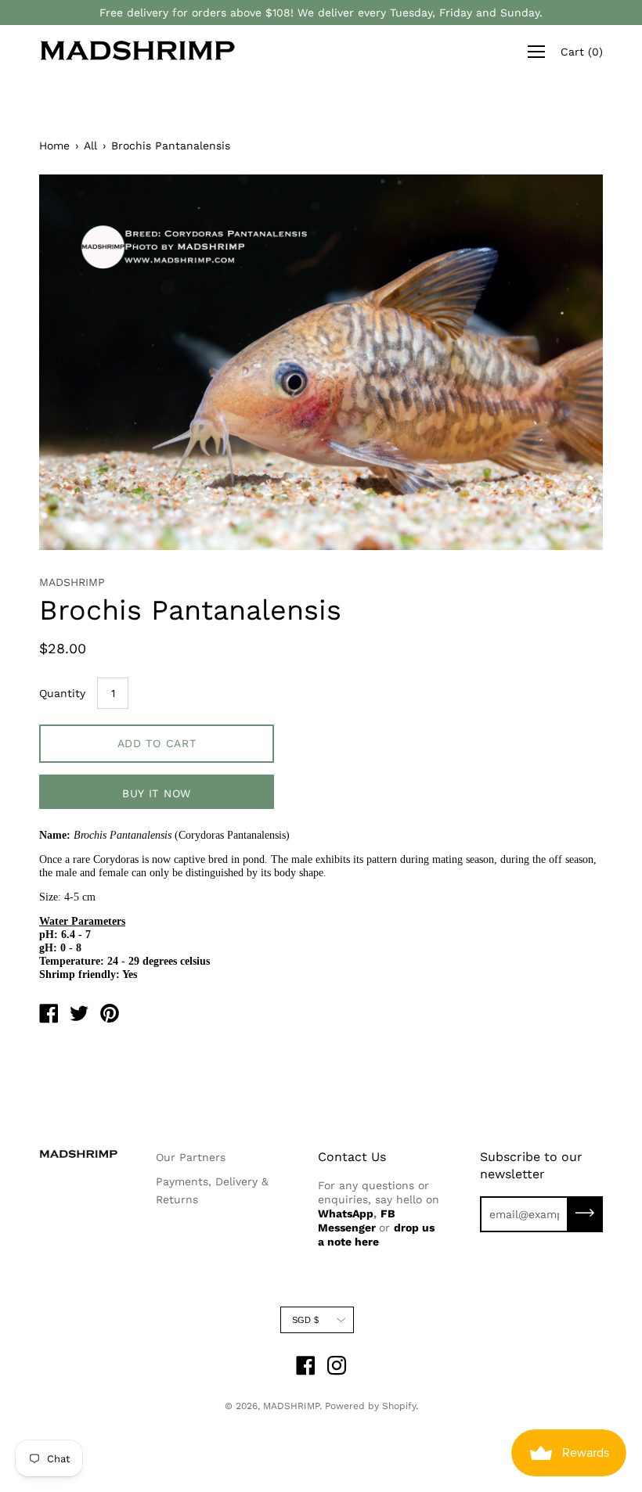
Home (54, 145)
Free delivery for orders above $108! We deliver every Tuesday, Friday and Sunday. (321, 12)
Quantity (62, 693)
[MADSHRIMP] (48, 1015)
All (90, 145)
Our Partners (190, 1157)
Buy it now (156, 793)
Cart (582, 51)
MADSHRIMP (291, 1405)
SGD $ (305, 1320)
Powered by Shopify (370, 1405)
